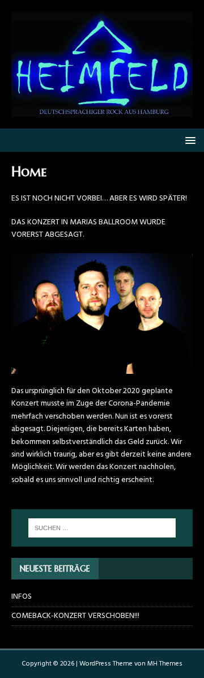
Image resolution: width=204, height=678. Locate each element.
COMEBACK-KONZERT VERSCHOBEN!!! (75, 615)
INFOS (21, 596)
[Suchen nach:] (102, 528)
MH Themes (164, 664)
